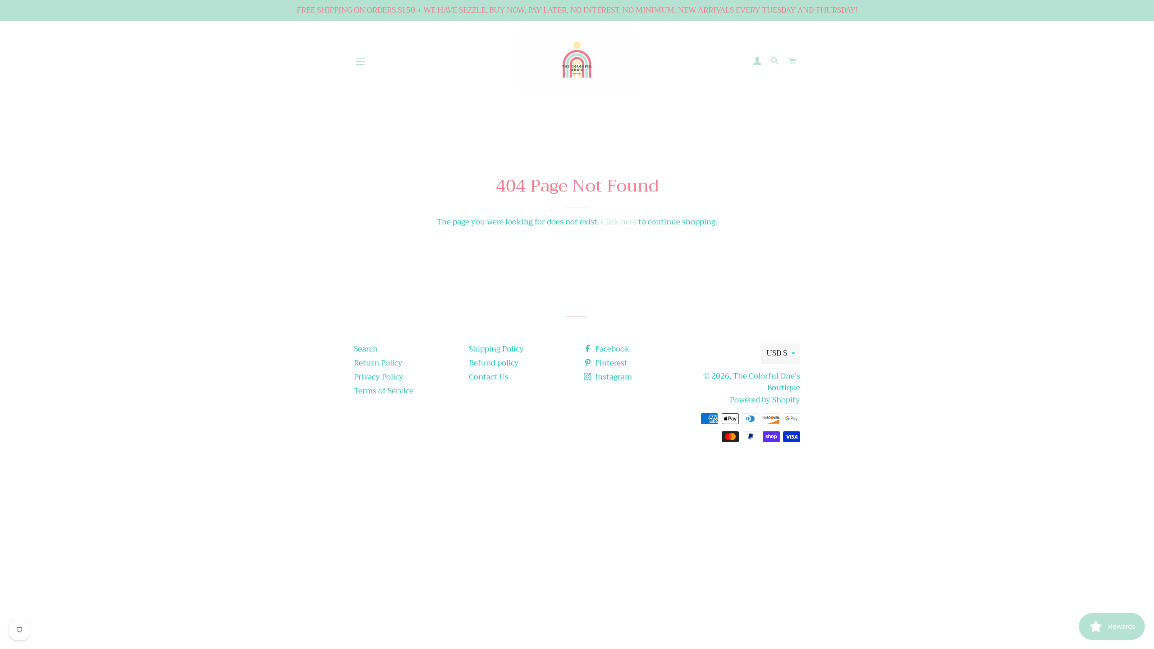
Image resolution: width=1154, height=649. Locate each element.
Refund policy (494, 363)
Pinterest (610, 363)
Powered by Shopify (765, 400)
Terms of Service (383, 391)
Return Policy (378, 363)
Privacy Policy (378, 377)
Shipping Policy (496, 349)
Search (366, 349)
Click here (619, 222)
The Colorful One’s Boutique (766, 382)
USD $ (776, 353)
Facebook (611, 349)
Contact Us (488, 377)
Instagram (612, 377)
